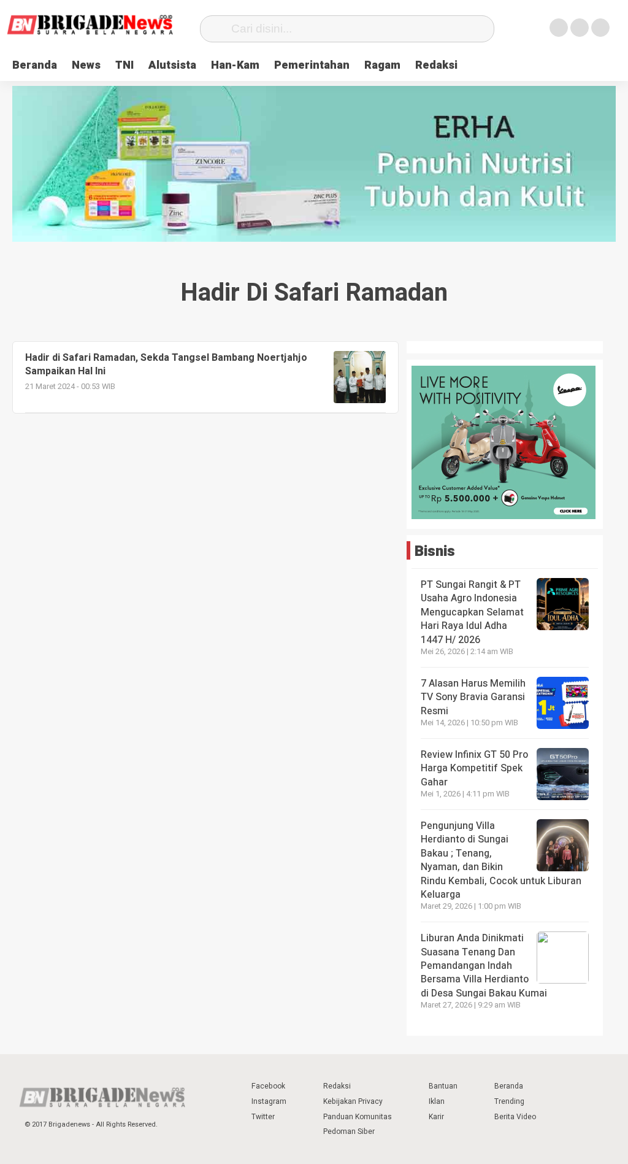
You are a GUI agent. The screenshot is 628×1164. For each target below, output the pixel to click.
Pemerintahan (312, 65)
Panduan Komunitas (357, 1116)
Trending (509, 1101)
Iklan (437, 1101)
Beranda (34, 65)
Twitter (263, 1116)
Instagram (268, 1101)
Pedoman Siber (349, 1131)
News (86, 65)
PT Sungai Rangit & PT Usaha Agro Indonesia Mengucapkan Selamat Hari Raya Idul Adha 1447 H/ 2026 (472, 612)
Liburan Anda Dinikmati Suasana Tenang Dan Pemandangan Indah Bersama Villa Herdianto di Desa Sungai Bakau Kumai (485, 966)
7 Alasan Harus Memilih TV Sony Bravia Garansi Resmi (473, 697)
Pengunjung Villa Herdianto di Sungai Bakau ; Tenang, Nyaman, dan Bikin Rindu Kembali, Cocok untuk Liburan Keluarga (501, 860)
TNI (124, 65)
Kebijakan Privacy (353, 1101)
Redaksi (436, 65)
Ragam (382, 65)
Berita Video (515, 1116)
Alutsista (172, 65)
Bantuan (443, 1086)
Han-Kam (235, 65)
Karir (436, 1116)
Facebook (268, 1086)
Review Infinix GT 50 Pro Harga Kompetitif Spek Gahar (474, 768)
